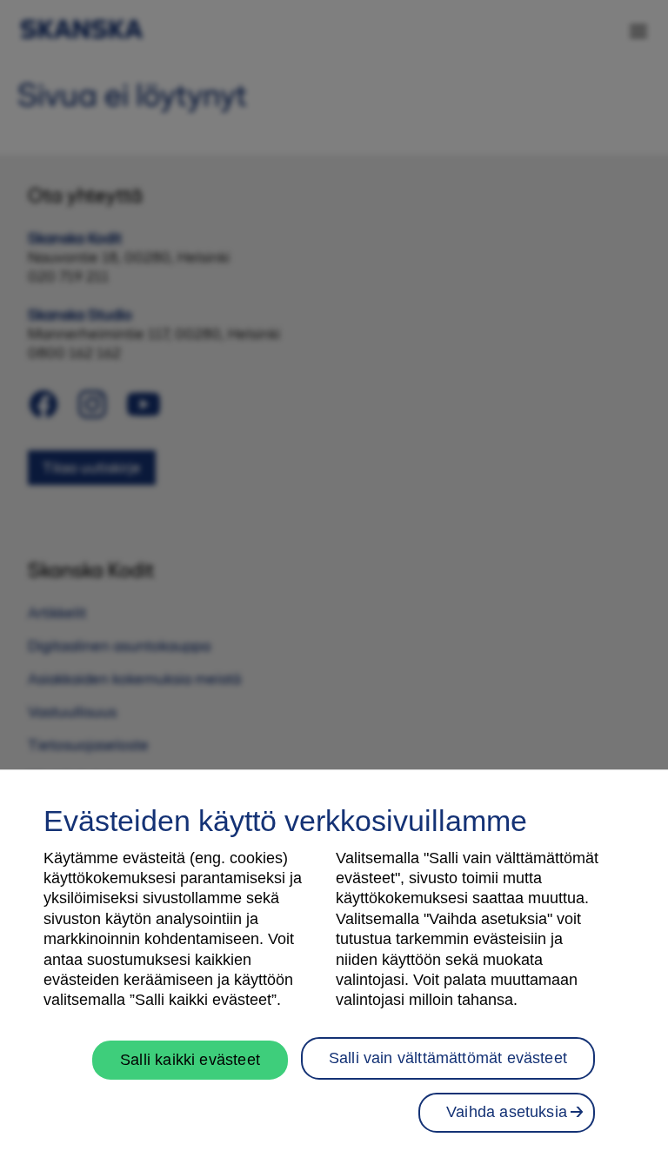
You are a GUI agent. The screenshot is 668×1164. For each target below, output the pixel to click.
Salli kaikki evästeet (190, 1059)
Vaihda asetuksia (506, 1112)
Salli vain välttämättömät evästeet (448, 1058)
